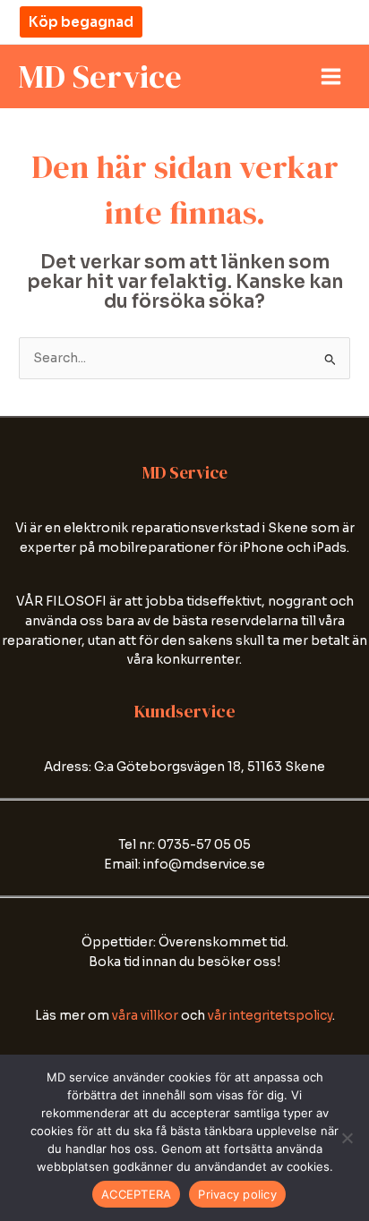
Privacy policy (237, 1194)
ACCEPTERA (136, 1194)
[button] (81, 21)
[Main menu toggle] (331, 77)
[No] (347, 1138)
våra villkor (145, 1015)
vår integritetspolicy (270, 1015)
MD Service (100, 76)
